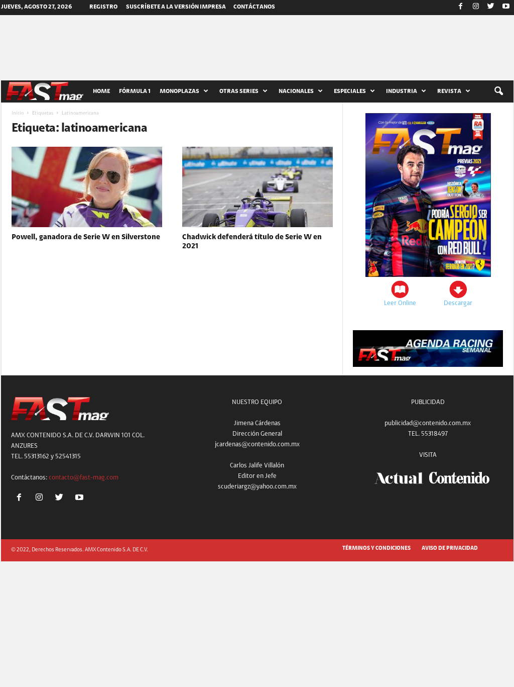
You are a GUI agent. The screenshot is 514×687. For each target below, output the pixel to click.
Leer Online (400, 303)
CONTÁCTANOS (254, 7)
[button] (498, 91)
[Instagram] (476, 7)
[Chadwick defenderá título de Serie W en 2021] (257, 187)
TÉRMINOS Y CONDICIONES (376, 548)
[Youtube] (506, 7)
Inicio (18, 113)
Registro (103, 7)
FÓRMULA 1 (135, 91)
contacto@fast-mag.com (83, 477)
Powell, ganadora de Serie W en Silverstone (86, 237)
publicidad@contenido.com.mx (427, 423)
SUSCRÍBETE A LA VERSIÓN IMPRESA (176, 7)
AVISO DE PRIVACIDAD (450, 548)
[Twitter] (491, 7)
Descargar (458, 303)
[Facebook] (461, 7)
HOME (101, 91)
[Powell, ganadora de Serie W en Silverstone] (87, 187)
